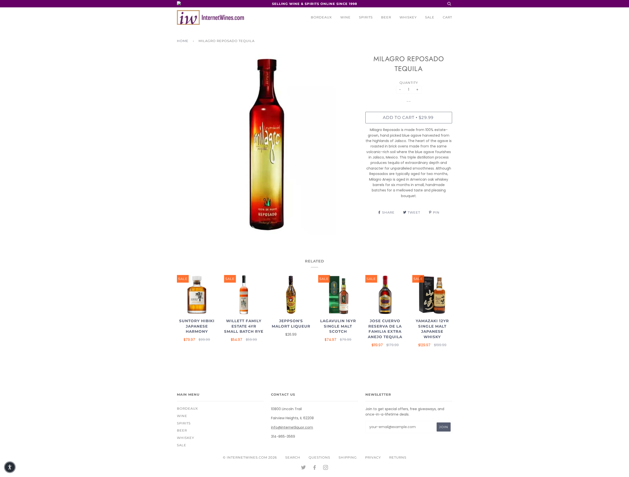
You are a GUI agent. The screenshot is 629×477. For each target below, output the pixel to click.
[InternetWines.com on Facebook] (314, 468)
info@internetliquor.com (292, 427)
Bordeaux (321, 17)
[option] (267, 144)
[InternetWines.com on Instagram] (325, 468)
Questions (319, 457)
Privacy (373, 457)
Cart (447, 17)
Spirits (366, 17)
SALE (429, 17)
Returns (397, 457)
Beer (386, 17)
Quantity (409, 83)
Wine (345, 17)
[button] (10, 467)
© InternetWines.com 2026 (250, 457)
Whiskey (408, 17)
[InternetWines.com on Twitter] (303, 468)
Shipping (348, 457)
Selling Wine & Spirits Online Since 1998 (314, 4)
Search (292, 457)
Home (182, 41)
